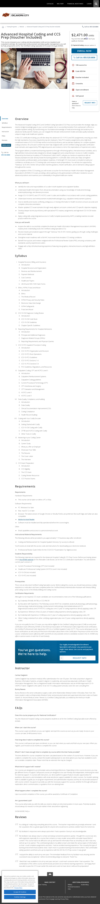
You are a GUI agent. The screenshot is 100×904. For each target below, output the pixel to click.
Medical (22, 27)
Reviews (4, 140)
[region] (20, 886)
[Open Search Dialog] (96, 3)
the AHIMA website (26, 560)
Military (70, 884)
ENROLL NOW (84, 50)
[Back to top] (50, 882)
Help (69, 889)
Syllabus (5, 123)
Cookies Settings (20, 897)
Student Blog (84, 884)
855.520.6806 (5, 155)
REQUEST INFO (90, 103)
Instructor (5, 131)
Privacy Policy (64, 899)
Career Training (41, 884)
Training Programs (12, 27)
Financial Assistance (74, 887)
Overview (5, 119)
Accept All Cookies (20, 892)
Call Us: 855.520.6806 (90, 27)
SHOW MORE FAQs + (22, 811)
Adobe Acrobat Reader (26, 519)
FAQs (3, 136)
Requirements (7, 127)
